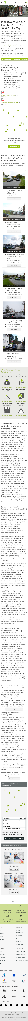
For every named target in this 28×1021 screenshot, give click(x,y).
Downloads (19, 944)
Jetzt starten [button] (13, 146)
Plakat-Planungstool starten (14, 709)
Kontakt (2, 960)
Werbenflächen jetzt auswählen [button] (13, 838)
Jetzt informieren (7, 387)
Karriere (2, 954)
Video (1, 936)
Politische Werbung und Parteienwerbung (13, 1017)
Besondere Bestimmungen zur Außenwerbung (13, 1015)
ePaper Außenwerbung (8, 95)
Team (1, 951)
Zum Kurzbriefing (14, 778)
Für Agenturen (20, 954)
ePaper (2, 939)
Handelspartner (20, 957)
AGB (13, 1012)
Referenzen (19, 935)
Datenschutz (18, 1012)
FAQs (1, 930)
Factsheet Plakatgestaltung (9, 102)
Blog (17, 938)
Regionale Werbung (22, 960)
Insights (18, 941)
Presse (2, 964)
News (1, 967)
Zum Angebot (14, 869)
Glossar (2, 933)
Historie (2, 957)
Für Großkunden (21, 951)
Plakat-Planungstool (9, 45)
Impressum (8, 1012)
